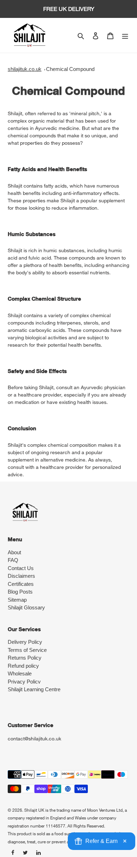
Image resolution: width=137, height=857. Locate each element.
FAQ (13, 560)
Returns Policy (24, 658)
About (14, 552)
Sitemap (17, 600)
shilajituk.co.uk (24, 69)
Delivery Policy (25, 642)
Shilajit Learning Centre (34, 689)
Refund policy (23, 666)
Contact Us (21, 568)
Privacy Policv (24, 682)
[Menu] (125, 35)
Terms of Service (27, 650)
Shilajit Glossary (26, 607)
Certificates (21, 584)
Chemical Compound (70, 69)
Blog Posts (20, 592)
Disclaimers (21, 576)
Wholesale (20, 673)
